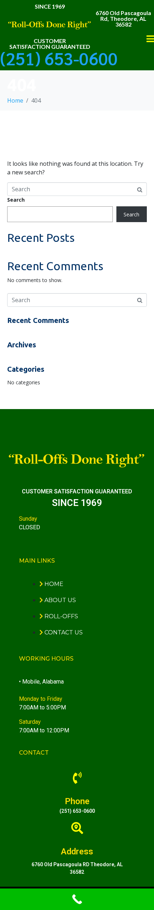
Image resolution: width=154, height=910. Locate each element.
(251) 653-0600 (59, 58)
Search (16, 199)
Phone (77, 801)
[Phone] (77, 778)
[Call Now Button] (77, 899)
